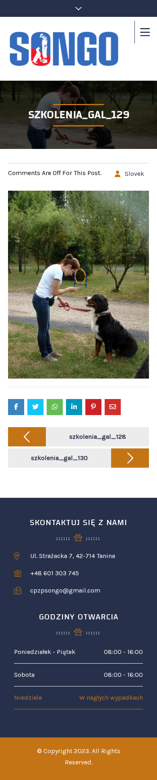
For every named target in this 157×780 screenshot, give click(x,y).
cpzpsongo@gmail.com (65, 590)
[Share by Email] (113, 407)
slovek (134, 173)
